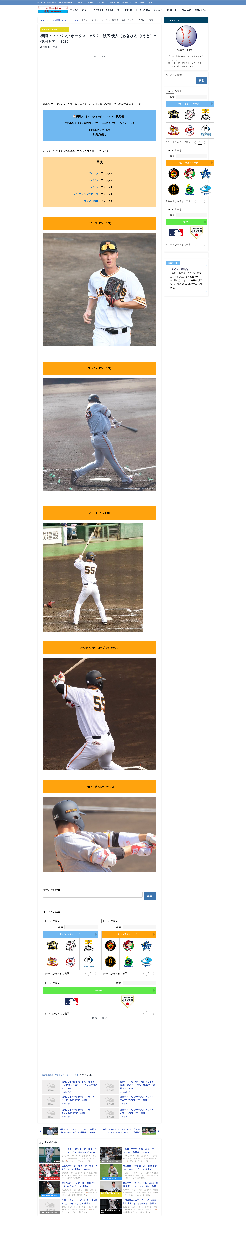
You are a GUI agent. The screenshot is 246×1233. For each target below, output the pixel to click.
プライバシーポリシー (80, 10)
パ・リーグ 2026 (124, 10)
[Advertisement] (71, 79)
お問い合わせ (201, 10)
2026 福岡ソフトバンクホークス (54, 29)
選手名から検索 (174, 75)
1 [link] (90, 973)
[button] (95, 934)
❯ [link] (95, 973)
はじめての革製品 (179, 269)
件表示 (56, 921)
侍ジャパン (158, 10)
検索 (149, 896)
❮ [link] (86, 973)
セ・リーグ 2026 (142, 10)
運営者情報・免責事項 (103, 10)
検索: (61, 927)
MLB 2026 (186, 10)
